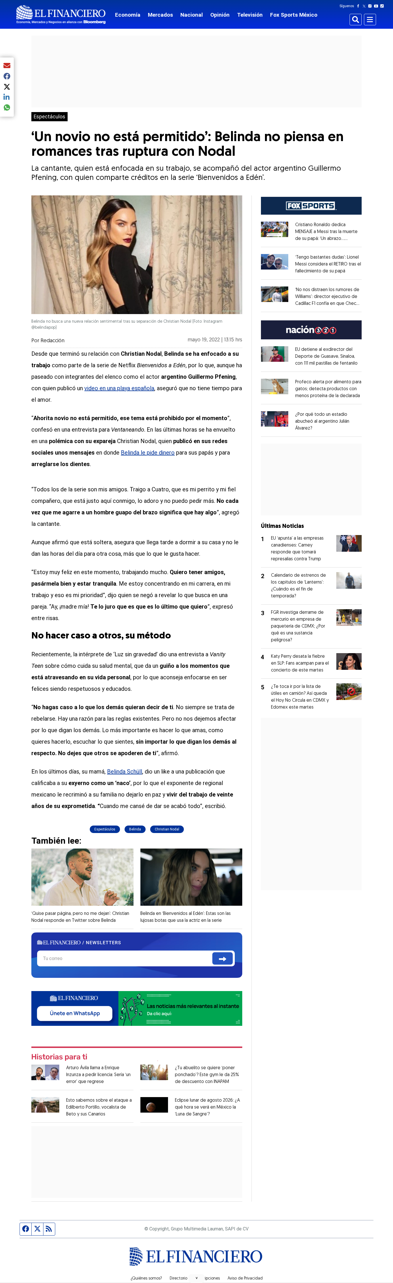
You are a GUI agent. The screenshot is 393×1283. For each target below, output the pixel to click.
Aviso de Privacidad (245, 1279)
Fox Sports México (293, 14)
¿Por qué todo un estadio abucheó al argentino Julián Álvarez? (322, 421)
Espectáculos (49, 117)
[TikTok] (383, 6)
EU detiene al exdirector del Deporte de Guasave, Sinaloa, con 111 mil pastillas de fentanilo (326, 356)
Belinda (135, 829)
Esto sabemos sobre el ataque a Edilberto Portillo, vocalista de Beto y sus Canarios (99, 1107)
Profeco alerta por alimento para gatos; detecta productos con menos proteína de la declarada (328, 389)
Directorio (178, 1279)
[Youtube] (377, 6)
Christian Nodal (167, 829)
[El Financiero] (61, 14)
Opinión (220, 14)
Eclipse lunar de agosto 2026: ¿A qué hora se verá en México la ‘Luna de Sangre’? (207, 1107)
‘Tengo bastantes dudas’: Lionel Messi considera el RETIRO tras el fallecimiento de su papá (328, 264)
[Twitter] (365, 6)
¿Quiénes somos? (146, 1279)
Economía (127, 14)
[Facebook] (359, 6)
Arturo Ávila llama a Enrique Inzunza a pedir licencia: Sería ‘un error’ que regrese (98, 1075)
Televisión (250, 14)
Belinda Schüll (124, 771)
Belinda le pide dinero (148, 452)
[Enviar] (222, 958)
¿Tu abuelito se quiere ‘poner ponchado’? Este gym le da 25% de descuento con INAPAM (207, 1075)
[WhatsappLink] (136, 1008)
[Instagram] (371, 6)
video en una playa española (119, 388)
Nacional (191, 14)
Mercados (160, 14)
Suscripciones (207, 1279)
